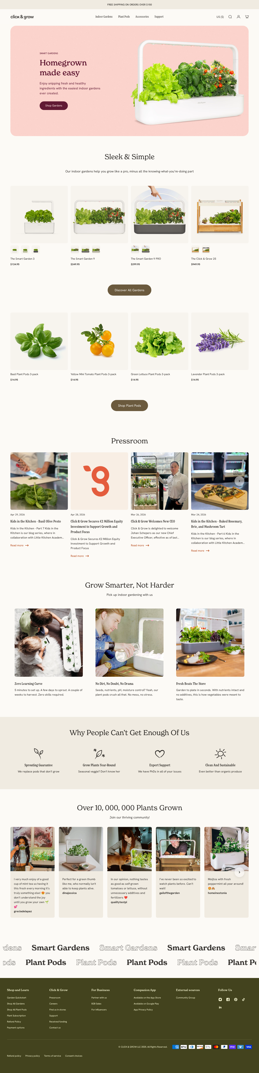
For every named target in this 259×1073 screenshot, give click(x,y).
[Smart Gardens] (129, 947)
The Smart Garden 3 (22, 258)
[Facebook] (228, 999)
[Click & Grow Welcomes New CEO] (159, 500)
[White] (14, 249)
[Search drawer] (230, 17)
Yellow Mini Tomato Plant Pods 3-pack (93, 374)
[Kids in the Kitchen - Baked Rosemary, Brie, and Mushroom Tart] (220, 502)
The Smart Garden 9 (83, 258)
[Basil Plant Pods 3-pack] (39, 341)
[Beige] (96, 249)
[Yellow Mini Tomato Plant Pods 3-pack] (99, 341)
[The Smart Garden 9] (99, 214)
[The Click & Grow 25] (220, 214)
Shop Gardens (53, 105)
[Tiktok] (243, 999)
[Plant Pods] (129, 962)
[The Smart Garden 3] (39, 214)
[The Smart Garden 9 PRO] (159, 214)
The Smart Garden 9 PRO (146, 258)
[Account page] (238, 17)
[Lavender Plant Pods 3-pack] (220, 341)
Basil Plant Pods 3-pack (24, 374)
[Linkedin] (220, 1007)
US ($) (220, 17)
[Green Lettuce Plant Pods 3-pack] (159, 341)
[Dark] (206, 249)
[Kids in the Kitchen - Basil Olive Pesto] (39, 500)
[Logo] (22, 16)
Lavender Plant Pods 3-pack (208, 374)
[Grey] (36, 249)
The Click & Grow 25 (203, 258)
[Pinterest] (236, 999)
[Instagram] (220, 999)
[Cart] (247, 17)
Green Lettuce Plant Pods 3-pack (150, 374)
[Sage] (25, 249)
